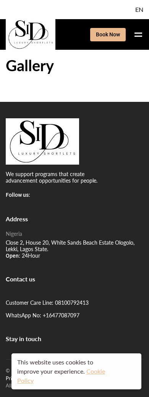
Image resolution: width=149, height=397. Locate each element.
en (139, 9)
